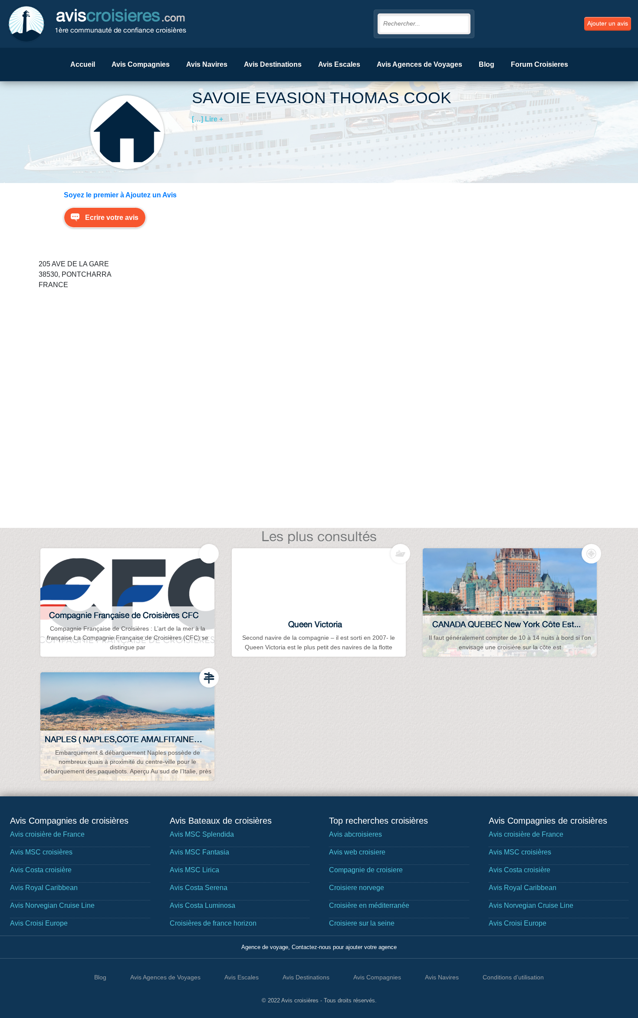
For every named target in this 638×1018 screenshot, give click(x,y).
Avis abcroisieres (355, 834)
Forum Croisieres (539, 64)
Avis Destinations (273, 64)
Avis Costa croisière (41, 870)
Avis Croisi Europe (39, 923)
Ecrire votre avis (111, 217)
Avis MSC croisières (41, 852)
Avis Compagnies (141, 64)
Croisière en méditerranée (369, 905)
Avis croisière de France (47, 834)
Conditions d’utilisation (513, 977)
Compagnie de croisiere (366, 870)
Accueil (82, 64)
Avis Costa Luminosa (202, 905)
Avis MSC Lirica (194, 870)
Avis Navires (206, 64)
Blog (486, 64)
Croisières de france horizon (213, 923)
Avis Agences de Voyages (419, 64)
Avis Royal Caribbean (44, 887)
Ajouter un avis (607, 23)
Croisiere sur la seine (362, 923)
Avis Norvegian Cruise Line (52, 905)
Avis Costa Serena (198, 887)
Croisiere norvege (356, 887)
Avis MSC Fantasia (199, 852)
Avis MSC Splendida (202, 834)
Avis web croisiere (357, 852)
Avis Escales (339, 64)
